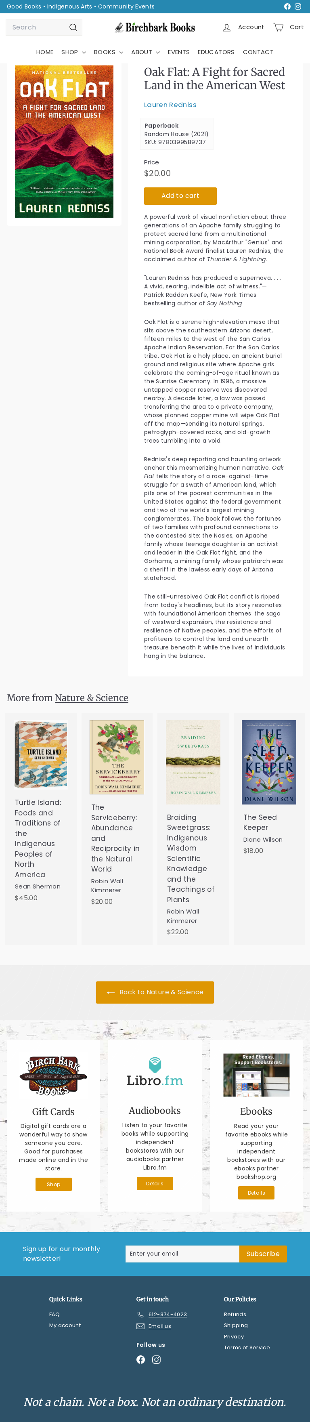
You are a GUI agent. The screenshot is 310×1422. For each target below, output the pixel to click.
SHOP (70, 52)
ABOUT (142, 52)
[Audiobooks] (154, 1074)
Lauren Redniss (170, 104)
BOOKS (105, 52)
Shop (53, 1184)
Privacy (234, 1336)
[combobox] (44, 27)
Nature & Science (91, 698)
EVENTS (179, 52)
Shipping (236, 1325)
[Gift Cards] (53, 1075)
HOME (44, 52)
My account (65, 1325)
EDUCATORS (216, 52)
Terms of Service (247, 1347)
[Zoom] (64, 141)
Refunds (235, 1314)
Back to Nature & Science (161, 992)
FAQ (54, 1314)
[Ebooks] (256, 1075)
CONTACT (258, 52)
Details (154, 1183)
